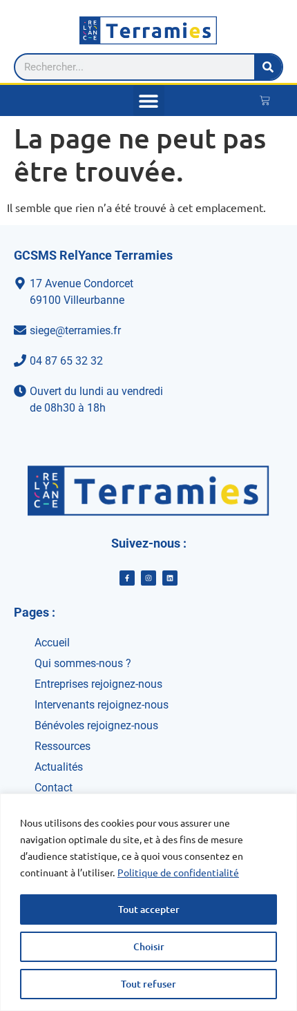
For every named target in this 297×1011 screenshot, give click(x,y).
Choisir (148, 946)
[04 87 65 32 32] (148, 361)
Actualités (59, 766)
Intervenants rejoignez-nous (102, 704)
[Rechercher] (268, 67)
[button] (148, 100)
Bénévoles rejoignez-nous (96, 725)
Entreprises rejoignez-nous (98, 684)
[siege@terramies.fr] (148, 330)
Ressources (62, 746)
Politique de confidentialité (178, 872)
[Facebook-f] (127, 578)
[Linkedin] (170, 578)
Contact (54, 787)
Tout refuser (148, 983)
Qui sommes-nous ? (83, 663)
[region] (148, 902)
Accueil (52, 642)
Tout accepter (149, 909)
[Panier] (265, 100)
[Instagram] (148, 578)
